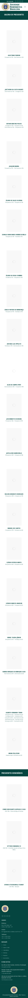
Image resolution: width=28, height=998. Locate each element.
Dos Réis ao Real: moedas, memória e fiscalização (13, 965)
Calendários (6, 950)
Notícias (5, 952)
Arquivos (5, 955)
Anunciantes (6, 958)
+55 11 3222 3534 (10, 1)
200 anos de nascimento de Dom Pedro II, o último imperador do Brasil (13, 976)
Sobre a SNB (6, 947)
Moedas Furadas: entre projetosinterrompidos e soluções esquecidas (13, 970)
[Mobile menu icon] (25, 6)
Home (4, 945)
